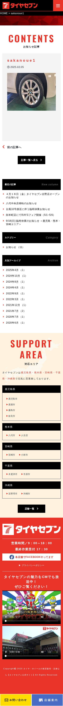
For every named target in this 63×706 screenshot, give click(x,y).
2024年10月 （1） (17, 276)
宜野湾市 (11, 493)
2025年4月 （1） (16, 270)
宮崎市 (10, 455)
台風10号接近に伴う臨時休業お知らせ (28, 209)
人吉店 (23, 435)
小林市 (23, 455)
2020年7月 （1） (16, 316)
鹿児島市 (11, 399)
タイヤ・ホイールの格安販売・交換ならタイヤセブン (20, 5)
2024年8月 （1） (16, 281)
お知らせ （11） (15, 247)
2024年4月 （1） (16, 287)
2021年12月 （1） (17, 305)
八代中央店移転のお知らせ (21, 203)
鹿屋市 (10, 404)
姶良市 (10, 416)
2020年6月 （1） (16, 322)
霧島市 (10, 410)
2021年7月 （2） (16, 311)
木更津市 (11, 474)
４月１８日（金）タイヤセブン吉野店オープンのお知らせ (33, 196)
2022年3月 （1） (16, 299)
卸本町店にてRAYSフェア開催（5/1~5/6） (31, 215)
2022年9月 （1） (16, 293)
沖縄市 (25, 493)
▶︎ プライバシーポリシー (31, 565)
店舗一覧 (31, 508)
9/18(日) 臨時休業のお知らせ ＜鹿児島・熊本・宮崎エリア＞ (33, 222)
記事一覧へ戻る (30, 160)
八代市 (10, 435)
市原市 (25, 474)
